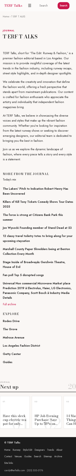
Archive (58, 456)
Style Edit (27, 450)
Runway (17, 450)
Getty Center (12, 354)
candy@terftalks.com (14, 470)
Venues (18, 456)
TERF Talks (13, 5)
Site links (8, 463)
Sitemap (48, 456)
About (59, 450)
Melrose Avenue (13, 338)
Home (6, 16)
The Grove (10, 329)
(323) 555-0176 (35, 470)
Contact (8, 456)
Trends (50, 450)
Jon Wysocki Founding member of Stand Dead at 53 (37, 228)
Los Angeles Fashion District (21, 346)
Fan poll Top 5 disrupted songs (23, 275)
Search (63, 5)
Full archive (9, 304)
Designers (40, 450)
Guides (7, 362)
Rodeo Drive (11, 321)
